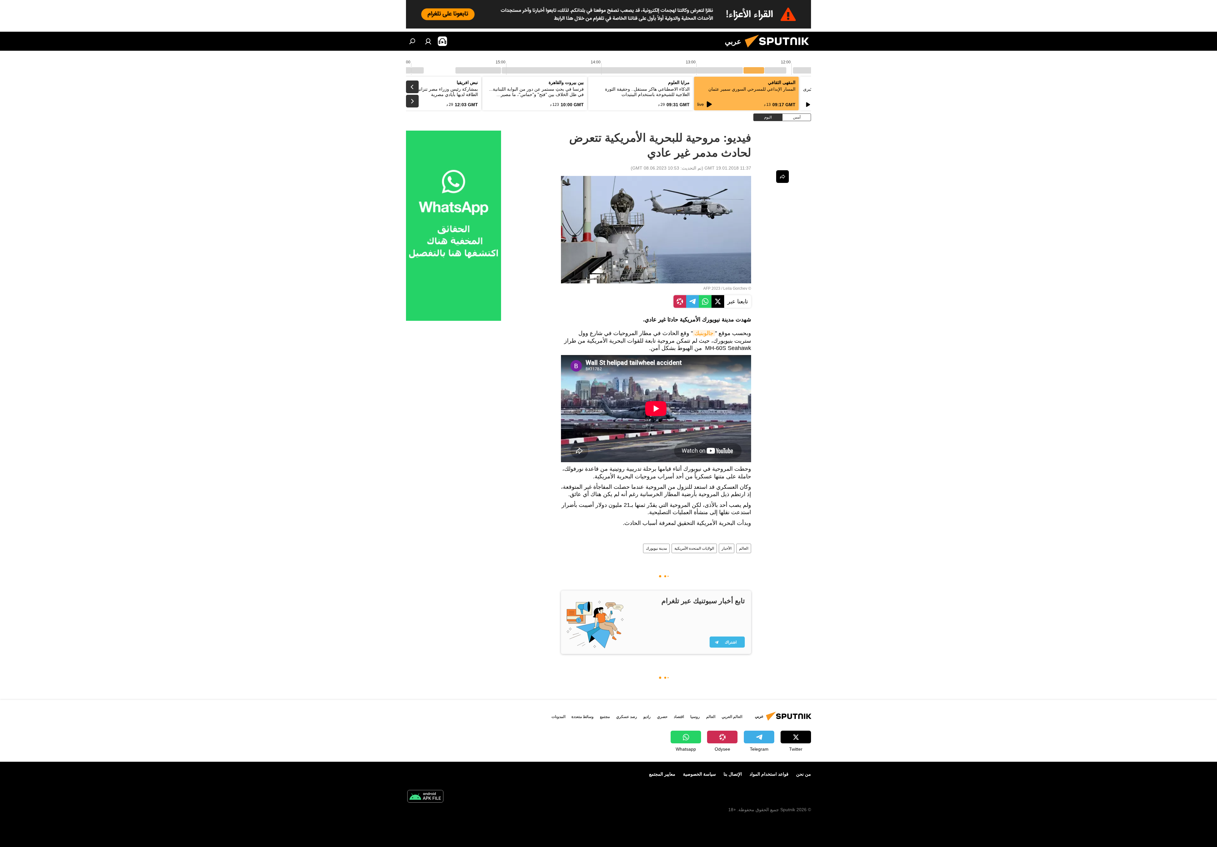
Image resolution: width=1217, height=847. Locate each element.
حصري (662, 716)
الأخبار (726, 548)
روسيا (695, 716)
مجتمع (605, 716)
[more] (782, 176)
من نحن (803, 774)
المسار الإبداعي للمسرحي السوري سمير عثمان (751, 89)
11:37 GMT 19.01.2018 (728, 168)
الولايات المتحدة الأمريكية (694, 548)
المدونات (558, 716)
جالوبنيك (703, 333)
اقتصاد (679, 716)
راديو (647, 716)
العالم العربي (732, 716)
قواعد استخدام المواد (769, 774)
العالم (743, 548)
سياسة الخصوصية (699, 774)
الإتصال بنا (733, 774)
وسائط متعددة (582, 716)
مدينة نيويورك (656, 548)
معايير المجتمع (662, 774)
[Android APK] (425, 797)
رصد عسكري (626, 716)
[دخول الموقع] (428, 41)
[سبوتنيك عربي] (779, 49)
